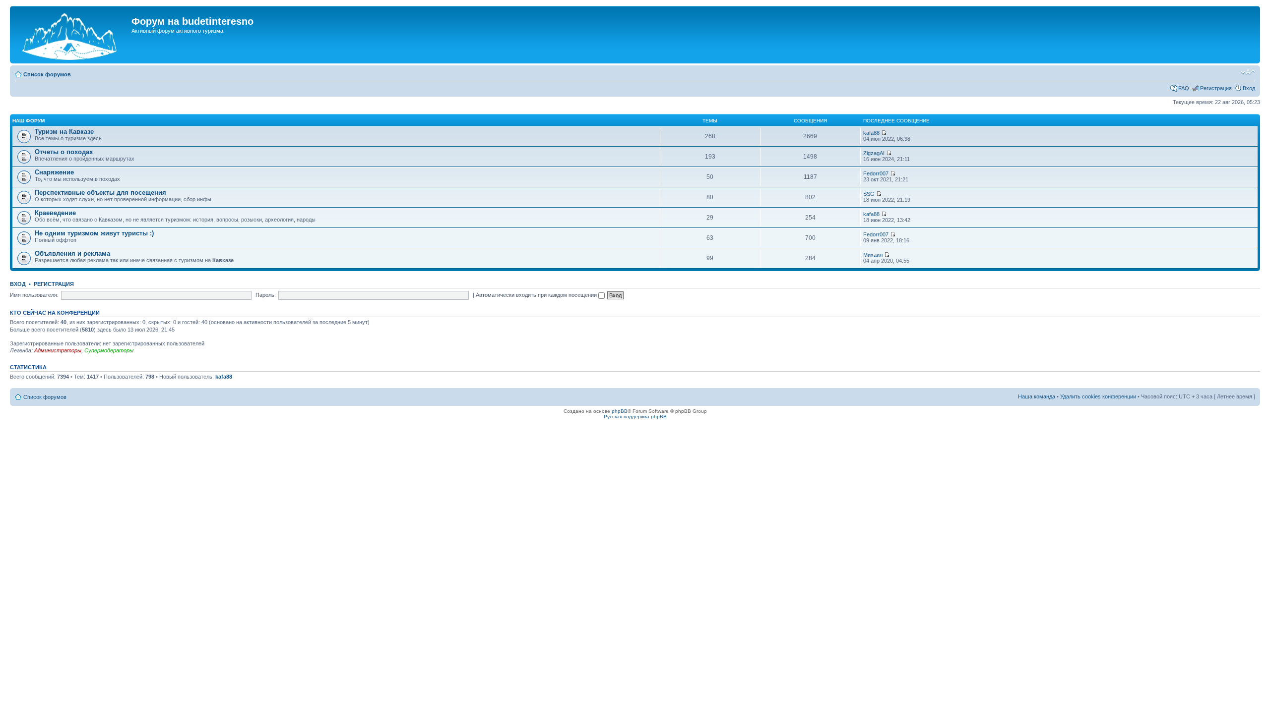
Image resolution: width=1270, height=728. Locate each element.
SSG (869, 194)
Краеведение (55, 213)
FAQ (1183, 88)
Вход (1249, 88)
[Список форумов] (71, 34)
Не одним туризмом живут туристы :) (94, 233)
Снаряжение (54, 172)
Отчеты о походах (64, 152)
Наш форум (28, 120)
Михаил (873, 255)
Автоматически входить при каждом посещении (537, 295)
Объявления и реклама (72, 253)
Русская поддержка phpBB (635, 416)
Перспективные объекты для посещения (100, 192)
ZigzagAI (874, 153)
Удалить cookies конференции (1098, 396)
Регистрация (1216, 88)
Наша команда (1036, 396)
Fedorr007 (876, 173)
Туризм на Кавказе (64, 131)
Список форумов (47, 74)
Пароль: (265, 295)
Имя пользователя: (34, 295)
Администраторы (57, 350)
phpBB (620, 411)
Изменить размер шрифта (1248, 72)
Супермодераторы (108, 350)
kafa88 (871, 133)
